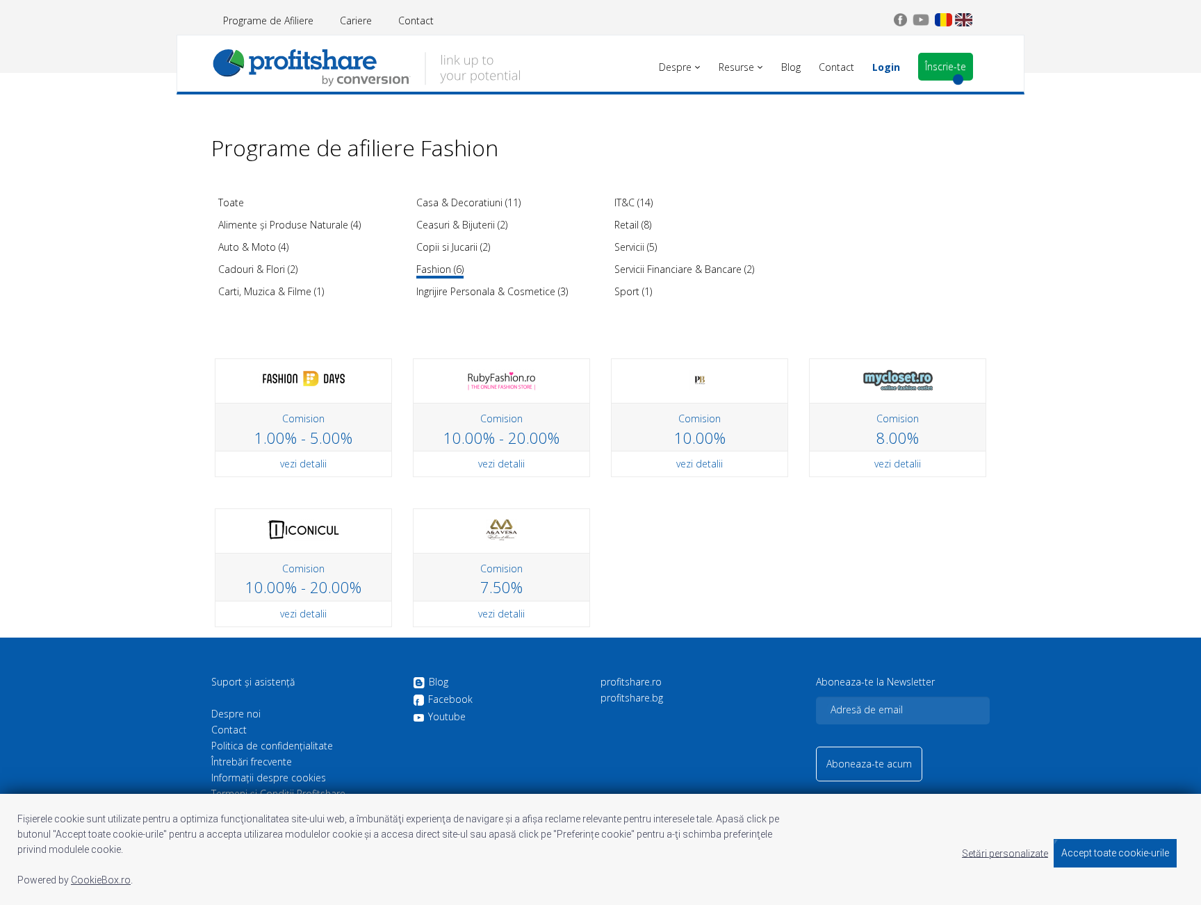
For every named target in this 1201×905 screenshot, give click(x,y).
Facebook (450, 700)
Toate (231, 202)
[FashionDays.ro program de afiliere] (304, 377)
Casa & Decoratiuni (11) (468, 202)
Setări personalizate (1005, 852)
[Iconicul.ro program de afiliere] (303, 528)
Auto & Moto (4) (253, 247)
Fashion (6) (440, 269)
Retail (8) (632, 224)
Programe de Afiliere (268, 20)
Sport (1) (633, 291)
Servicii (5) (635, 247)
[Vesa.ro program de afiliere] (501, 528)
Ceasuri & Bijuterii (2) (461, 224)
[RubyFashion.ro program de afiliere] (502, 378)
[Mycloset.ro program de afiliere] (898, 378)
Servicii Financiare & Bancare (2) (684, 269)
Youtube (447, 716)
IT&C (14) (633, 202)
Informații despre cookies (268, 777)
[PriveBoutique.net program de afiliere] (699, 378)
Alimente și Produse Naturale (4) (289, 224)
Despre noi (236, 714)
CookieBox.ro (101, 880)
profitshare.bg (631, 698)
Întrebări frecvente (251, 761)
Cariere (356, 20)
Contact (416, 20)
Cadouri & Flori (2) (257, 269)
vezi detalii (303, 463)
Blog (438, 682)
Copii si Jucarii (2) (453, 247)
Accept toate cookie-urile (1115, 852)
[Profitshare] (366, 66)
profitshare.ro (631, 682)
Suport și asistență (253, 682)
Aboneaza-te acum (869, 763)
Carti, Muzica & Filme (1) (271, 291)
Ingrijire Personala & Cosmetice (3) (492, 291)
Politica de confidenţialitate (272, 746)
